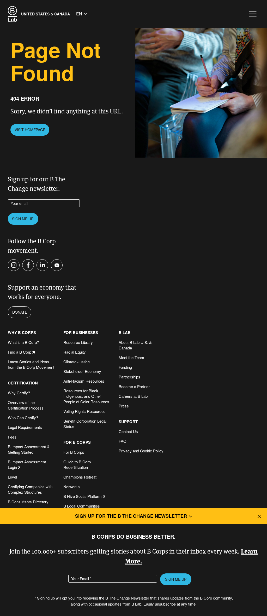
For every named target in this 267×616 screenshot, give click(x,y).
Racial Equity (74, 352)
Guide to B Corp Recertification (77, 464)
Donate (19, 312)
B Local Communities (81, 506)
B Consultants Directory (28, 501)
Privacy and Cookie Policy (141, 450)
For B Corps (73, 452)
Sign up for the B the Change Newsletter (131, 516)
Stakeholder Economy (82, 371)
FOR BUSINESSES (80, 332)
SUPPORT (128, 421)
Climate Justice (76, 361)
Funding (125, 367)
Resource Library (78, 342)
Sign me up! (23, 218)
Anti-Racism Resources (83, 381)
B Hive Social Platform (82, 496)
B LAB (125, 332)
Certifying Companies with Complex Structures (30, 489)
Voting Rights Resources (84, 411)
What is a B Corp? (23, 342)
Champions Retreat (79, 477)
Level (12, 477)
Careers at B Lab (133, 396)
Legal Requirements (25, 427)
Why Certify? (19, 392)
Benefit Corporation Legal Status (84, 423)
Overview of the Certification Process (26, 405)
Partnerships (129, 376)
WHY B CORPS (22, 332)
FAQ (122, 441)
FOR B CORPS (77, 442)
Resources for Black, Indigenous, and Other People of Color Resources (86, 396)
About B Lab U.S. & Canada (135, 344)
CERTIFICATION (23, 383)
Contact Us (128, 431)
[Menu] (252, 14)
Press (124, 405)
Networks (71, 486)
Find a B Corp (19, 352)
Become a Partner (134, 386)
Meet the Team (131, 357)
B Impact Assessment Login (27, 464)
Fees (12, 437)
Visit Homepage (30, 129)
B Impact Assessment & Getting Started (29, 449)
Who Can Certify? (23, 417)
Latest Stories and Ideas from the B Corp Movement (31, 364)
